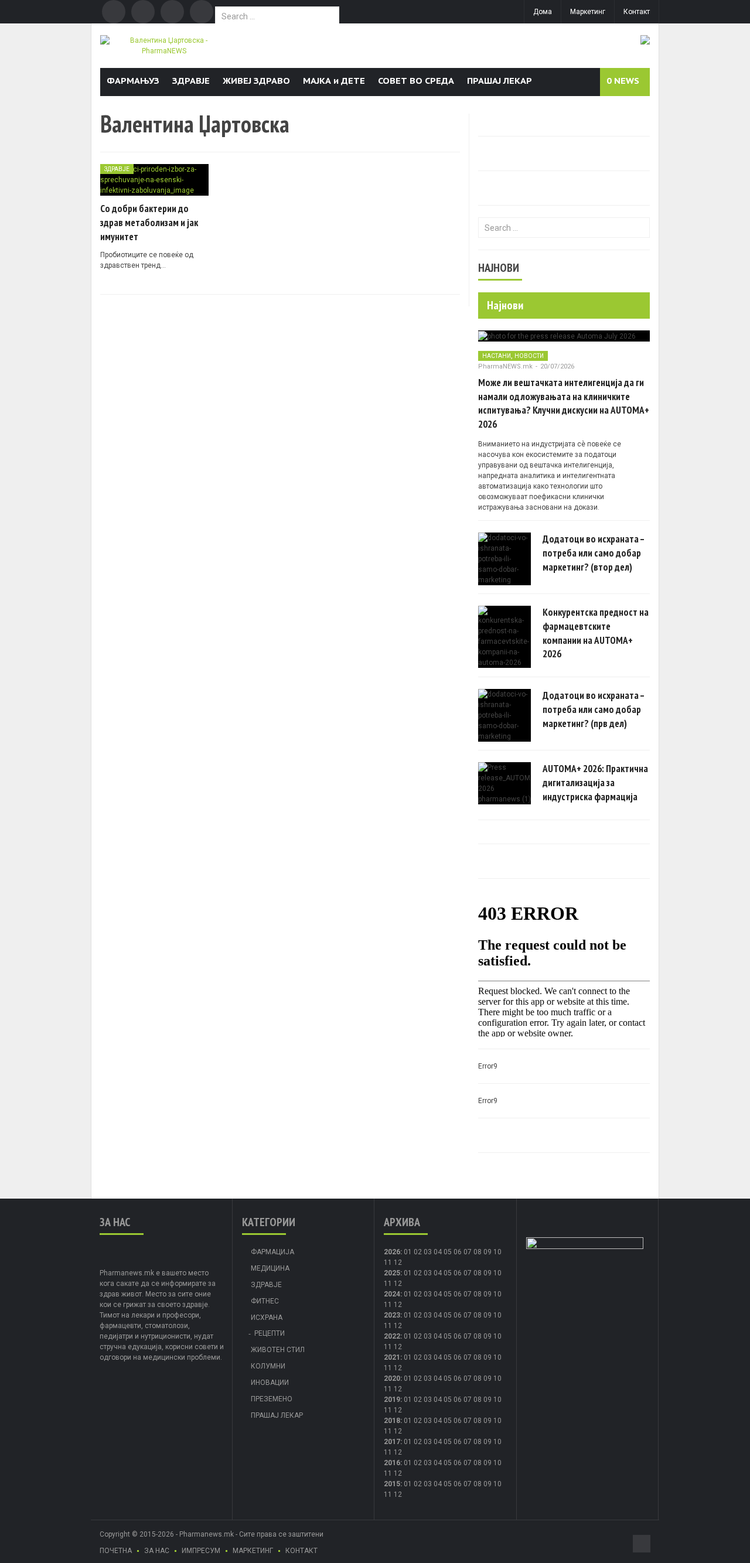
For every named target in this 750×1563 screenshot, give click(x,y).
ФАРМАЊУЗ (133, 80)
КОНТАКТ (301, 1551)
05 (448, 1252)
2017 (392, 1442)
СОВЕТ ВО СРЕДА (416, 80)
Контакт (636, 12)
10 (497, 1273)
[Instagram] (201, 11)
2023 (392, 1315)
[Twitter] (143, 11)
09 (487, 1273)
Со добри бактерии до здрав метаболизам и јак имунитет (149, 222)
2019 (392, 1399)
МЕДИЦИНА (270, 1268)
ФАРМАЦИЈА (272, 1252)
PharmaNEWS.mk (505, 366)
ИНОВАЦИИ (270, 1382)
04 (438, 1252)
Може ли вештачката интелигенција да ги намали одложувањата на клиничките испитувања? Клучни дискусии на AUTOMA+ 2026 (563, 403)
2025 (392, 1273)
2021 (392, 1357)
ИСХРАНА (266, 1317)
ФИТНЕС (265, 1301)
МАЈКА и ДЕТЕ (334, 80)
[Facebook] (113, 11)
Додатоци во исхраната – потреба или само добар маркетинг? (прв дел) (594, 709)
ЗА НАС (156, 1551)
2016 (392, 1463)
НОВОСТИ (529, 356)
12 (398, 1283)
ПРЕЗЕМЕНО (271, 1399)
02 (418, 1252)
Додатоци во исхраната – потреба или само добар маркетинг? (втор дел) (594, 553)
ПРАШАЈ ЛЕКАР (499, 80)
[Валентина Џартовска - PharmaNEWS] (163, 45)
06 (458, 1252)
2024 (392, 1294)
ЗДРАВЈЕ (191, 80)
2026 (392, 1252)
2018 (392, 1421)
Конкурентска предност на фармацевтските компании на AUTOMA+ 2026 (596, 633)
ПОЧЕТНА (116, 1551)
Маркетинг (587, 12)
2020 (392, 1378)
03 (428, 1252)
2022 (392, 1336)
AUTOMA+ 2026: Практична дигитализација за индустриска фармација (595, 782)
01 (408, 1252)
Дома (542, 12)
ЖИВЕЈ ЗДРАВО (256, 80)
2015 (392, 1484)
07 (467, 1252)
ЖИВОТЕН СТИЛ (278, 1350)
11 (388, 1283)
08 (477, 1273)
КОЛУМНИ (268, 1366)
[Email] (172, 11)
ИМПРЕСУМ (201, 1551)
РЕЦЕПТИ (269, 1333)
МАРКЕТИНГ (253, 1551)
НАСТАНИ (496, 356)
